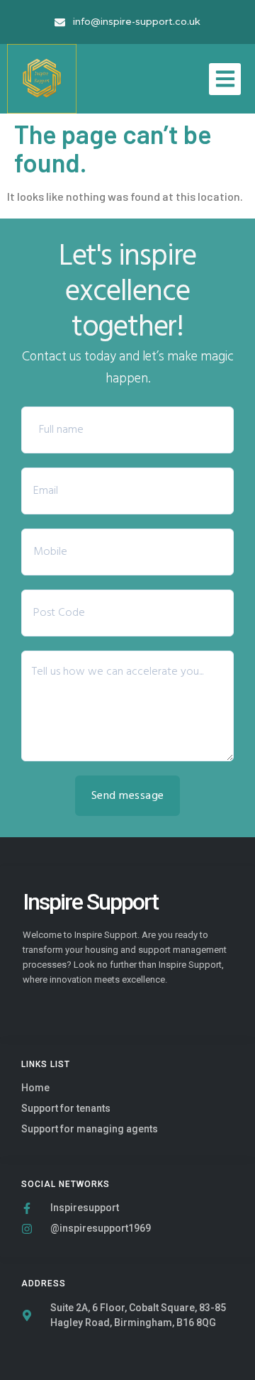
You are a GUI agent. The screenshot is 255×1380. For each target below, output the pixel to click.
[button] (225, 79)
